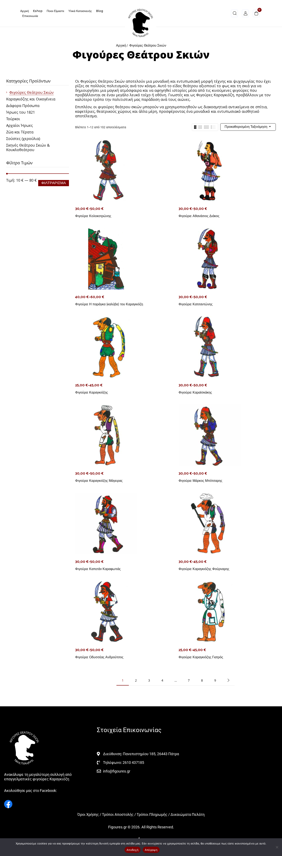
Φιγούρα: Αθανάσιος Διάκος (199, 216)
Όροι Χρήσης (88, 814)
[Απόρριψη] (277, 847)
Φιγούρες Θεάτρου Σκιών (31, 92)
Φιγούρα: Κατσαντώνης (196, 304)
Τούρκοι (13, 118)
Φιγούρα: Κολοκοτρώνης (93, 216)
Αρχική (121, 45)
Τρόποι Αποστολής (118, 814)
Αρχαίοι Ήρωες (19, 125)
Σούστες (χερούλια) (23, 138)
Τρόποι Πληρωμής (152, 814)
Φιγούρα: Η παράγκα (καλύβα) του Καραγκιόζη (109, 304)
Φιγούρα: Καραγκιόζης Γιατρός (201, 657)
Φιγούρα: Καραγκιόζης (91, 392)
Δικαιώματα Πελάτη (188, 814)
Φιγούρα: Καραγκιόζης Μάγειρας (99, 481)
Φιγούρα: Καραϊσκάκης (195, 392)
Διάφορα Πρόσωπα (22, 105)
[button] (256, 14)
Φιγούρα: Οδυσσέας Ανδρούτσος (99, 657)
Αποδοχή (133, 849)
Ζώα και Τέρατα (19, 131)
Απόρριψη (151, 849)
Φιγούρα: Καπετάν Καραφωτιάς (98, 569)
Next (228, 680)
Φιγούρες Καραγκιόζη (215, 94)
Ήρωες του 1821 (20, 112)
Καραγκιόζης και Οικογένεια (30, 98)
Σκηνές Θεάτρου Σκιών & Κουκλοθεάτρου (28, 147)
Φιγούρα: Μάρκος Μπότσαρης (200, 481)
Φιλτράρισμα (53, 183)
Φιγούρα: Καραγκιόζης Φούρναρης (204, 569)
